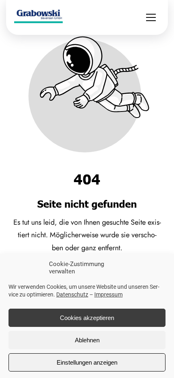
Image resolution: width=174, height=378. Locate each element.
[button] (151, 17)
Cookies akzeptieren (87, 317)
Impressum (108, 294)
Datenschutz (72, 294)
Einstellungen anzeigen (87, 362)
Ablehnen (87, 340)
